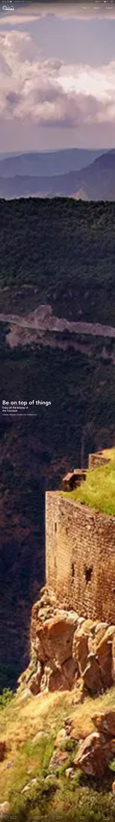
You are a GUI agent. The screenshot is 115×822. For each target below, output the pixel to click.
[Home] (8, 7)
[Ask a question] (112, 2)
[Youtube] (8, 1)
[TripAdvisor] (11, 1)
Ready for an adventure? (12, 416)
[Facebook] (3, 1)
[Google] (5, 1)
